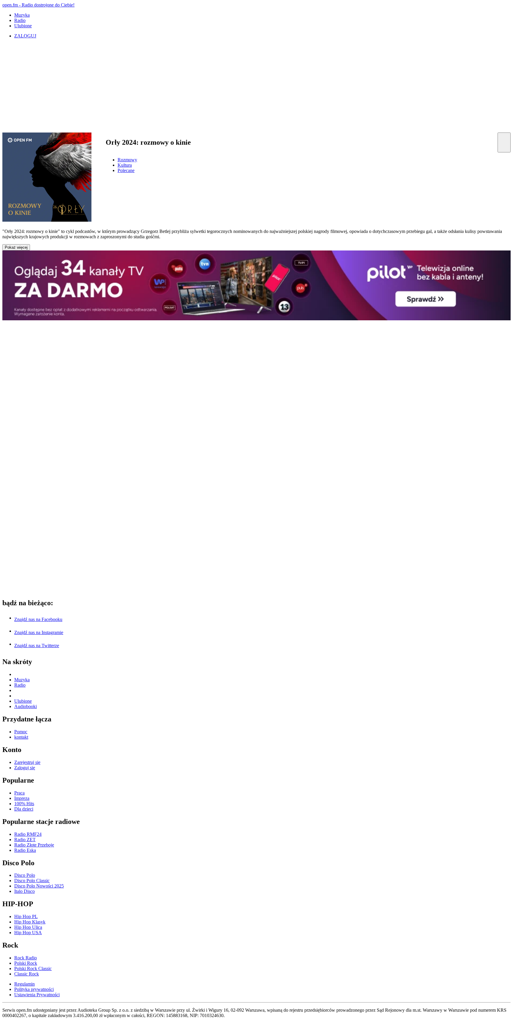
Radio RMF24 (28, 834)
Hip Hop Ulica (28, 927)
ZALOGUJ (25, 35)
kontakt (21, 737)
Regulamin (24, 983)
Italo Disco (24, 891)
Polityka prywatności (34, 989)
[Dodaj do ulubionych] (504, 142)
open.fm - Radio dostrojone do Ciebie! (38, 4)
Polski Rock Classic (33, 968)
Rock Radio (25, 957)
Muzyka (22, 15)
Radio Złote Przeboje (34, 844)
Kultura (125, 165)
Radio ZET (25, 839)
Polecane (126, 170)
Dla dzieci (23, 808)
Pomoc (20, 731)
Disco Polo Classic (32, 880)
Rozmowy (127, 159)
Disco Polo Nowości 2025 (39, 885)
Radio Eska (25, 850)
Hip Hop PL (26, 916)
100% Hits (24, 803)
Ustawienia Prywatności (37, 994)
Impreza (21, 798)
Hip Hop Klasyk (29, 921)
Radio (20, 20)
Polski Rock (25, 963)
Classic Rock (26, 973)
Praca (19, 792)
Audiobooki (25, 706)
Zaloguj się (24, 767)
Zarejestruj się (27, 762)
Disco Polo (24, 875)
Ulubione (23, 25)
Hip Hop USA (28, 932)
